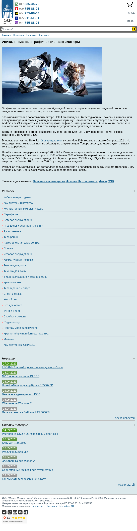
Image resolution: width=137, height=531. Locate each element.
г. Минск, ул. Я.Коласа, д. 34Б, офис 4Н (52, 506)
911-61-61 (32, 18)
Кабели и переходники (17, 197)
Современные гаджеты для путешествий (27, 470)
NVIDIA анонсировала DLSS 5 (20, 376)
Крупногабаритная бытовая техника (26, 333)
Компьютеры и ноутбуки (18, 203)
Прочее (8, 248)
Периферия (11, 214)
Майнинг (9, 339)
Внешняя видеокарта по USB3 (21, 394)
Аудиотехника (12, 231)
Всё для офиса (13, 305)
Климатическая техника (18, 259)
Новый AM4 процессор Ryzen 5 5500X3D (27, 385)
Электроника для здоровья (18, 461)
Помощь (130, 12)
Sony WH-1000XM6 (14, 442)
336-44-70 (32, 4)
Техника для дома (15, 265)
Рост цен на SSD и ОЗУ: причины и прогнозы (30, 433)
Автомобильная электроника (21, 242)
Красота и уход (13, 282)
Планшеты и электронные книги (23, 225)
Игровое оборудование (18, 254)
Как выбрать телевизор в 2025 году (24, 479)
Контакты (44, 35)
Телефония (11, 237)
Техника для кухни (15, 271)
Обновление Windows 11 (17, 403)
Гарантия (31, 35)
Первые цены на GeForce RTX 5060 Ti (26, 412)
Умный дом (11, 299)
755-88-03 (32, 8)
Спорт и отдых (13, 293)
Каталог (6, 35)
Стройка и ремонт (15, 316)
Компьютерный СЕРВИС (19, 344)
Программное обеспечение (21, 327)
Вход (130, 20)
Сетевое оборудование (18, 220)
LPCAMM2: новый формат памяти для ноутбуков (32, 367)
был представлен (51, 140)
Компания (18, 35)
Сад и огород (12, 322)
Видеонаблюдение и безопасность (25, 276)
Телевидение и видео (17, 288)
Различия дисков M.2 (15, 452)
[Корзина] (130, 5)
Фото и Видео (12, 310)
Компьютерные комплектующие (23, 208)
